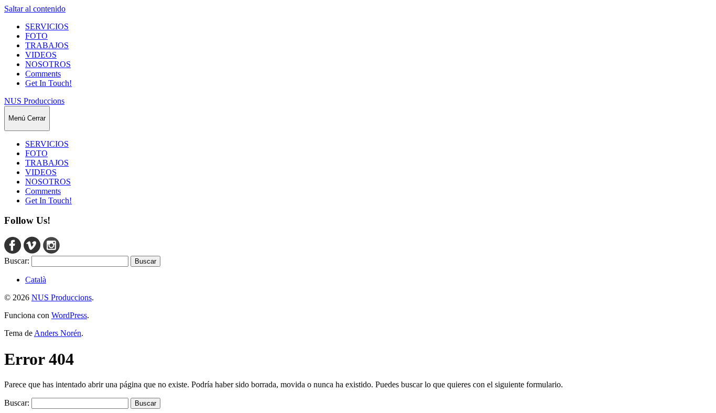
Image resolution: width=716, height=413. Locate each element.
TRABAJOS (47, 45)
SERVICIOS (47, 26)
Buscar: (16, 260)
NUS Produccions (34, 100)
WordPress (69, 315)
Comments (43, 73)
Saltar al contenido (35, 8)
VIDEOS (41, 54)
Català (35, 279)
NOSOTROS (48, 64)
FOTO (36, 35)
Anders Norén (57, 333)
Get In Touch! (48, 83)
